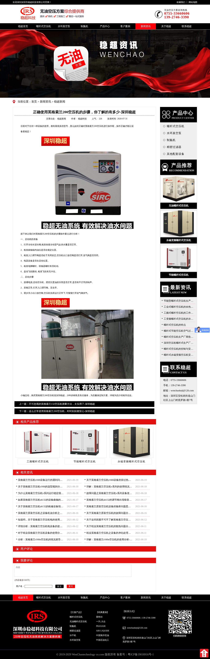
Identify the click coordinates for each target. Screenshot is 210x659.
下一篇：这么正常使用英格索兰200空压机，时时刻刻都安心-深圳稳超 (57, 411)
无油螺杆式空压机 (78, 621)
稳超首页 (23, 26)
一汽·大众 (100, 621)
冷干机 (73, 635)
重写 (71, 586)
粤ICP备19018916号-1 (141, 654)
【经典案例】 (102, 612)
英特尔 (99, 617)
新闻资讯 (45, 101)
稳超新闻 (59, 101)
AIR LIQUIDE (102, 631)
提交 (59, 586)
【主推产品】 (76, 612)
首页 (34, 101)
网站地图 (193, 2)
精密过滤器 (75, 631)
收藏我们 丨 (183, 2)
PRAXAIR (100, 626)
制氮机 (73, 626)
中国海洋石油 (102, 635)
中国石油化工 (102, 640)
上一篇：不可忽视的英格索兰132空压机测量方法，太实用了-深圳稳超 (57, 404)
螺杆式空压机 (76, 617)
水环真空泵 (75, 640)
